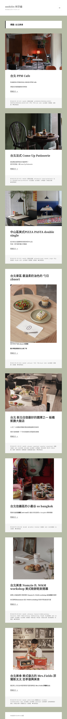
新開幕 (50, 103)
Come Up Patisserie (47, 178)
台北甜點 (31, 180)
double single (39, 258)
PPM (30, 103)
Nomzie (31, 614)
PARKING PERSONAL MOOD (43, 101)
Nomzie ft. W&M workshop (41, 614)
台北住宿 (20, 448)
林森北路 (33, 617)
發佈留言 (16, 104)
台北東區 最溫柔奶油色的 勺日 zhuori (29, 277)
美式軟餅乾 (51, 617)
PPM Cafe (35, 103)
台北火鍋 (26, 448)
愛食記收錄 (30, 101)
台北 (25, 101)
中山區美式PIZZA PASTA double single (32, 233)
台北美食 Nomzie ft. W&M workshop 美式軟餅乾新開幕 (29, 587)
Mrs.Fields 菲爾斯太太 (35, 700)
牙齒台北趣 (49, 180)
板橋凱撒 (24, 450)
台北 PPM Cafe (20, 76)
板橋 (14, 450)
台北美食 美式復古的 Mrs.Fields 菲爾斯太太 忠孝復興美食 (33, 677)
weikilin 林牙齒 (13, 6)
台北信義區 (51, 527)
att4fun (32, 527)
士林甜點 (43, 180)
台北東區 (26, 701)
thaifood (37, 527)
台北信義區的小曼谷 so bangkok (31, 506)
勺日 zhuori (40, 363)
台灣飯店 (37, 448)
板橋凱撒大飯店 (31, 450)
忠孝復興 (44, 701)
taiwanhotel (49, 446)
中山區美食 (48, 616)
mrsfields (44, 700)
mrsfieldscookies (14, 701)
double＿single (48, 258)
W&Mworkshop (35, 616)
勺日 (35, 363)
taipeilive (42, 446)
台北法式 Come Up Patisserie (30, 155)
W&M (18, 616)
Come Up (38, 178)
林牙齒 (38, 617)
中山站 (16, 260)
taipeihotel (36, 446)
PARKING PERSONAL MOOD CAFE (19, 103)
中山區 (42, 616)
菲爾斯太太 (23, 703)
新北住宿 (43, 448)
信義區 (42, 527)
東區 (11, 703)
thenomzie (13, 616)
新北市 (48, 448)
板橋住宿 (18, 450)
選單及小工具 (59, 8)
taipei (30, 446)
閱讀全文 (14, 91)
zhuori (30, 363)
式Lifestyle (38, 701)
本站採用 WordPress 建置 (17, 715)
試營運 (35, 260)
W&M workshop (25, 616)
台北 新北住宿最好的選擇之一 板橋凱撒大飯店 (32, 419)
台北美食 (45, 103)
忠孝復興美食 (51, 701)
